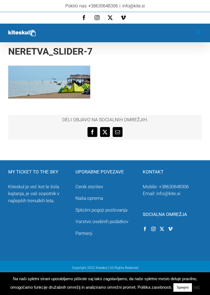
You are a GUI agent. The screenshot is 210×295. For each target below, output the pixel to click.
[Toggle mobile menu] (199, 32)
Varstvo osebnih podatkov (101, 221)
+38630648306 (174, 186)
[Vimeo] (170, 229)
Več (196, 287)
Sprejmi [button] (183, 287)
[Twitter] (162, 229)
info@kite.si (133, 6)
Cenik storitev (89, 186)
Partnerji (83, 233)
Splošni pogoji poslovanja (101, 210)
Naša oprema (89, 198)
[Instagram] (153, 229)
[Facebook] (145, 229)
